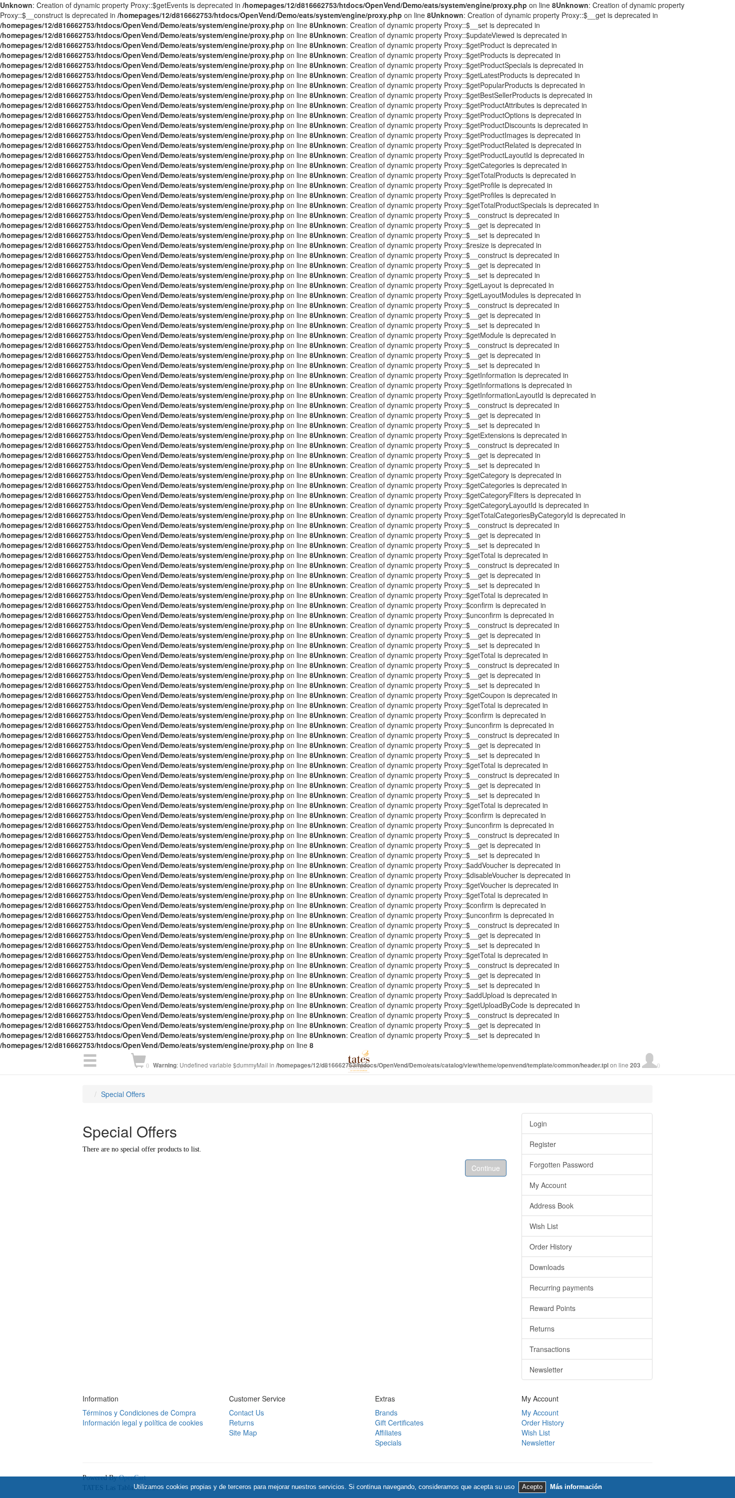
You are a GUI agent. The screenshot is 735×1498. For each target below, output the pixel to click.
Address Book (552, 1205)
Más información (576, 1486)
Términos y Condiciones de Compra (139, 1413)
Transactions (550, 1349)
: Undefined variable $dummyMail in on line (406, 1065)
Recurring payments (562, 1287)
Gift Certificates (399, 1423)
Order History (551, 1247)
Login (538, 1123)
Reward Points (553, 1308)
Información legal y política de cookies (142, 1423)
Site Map (243, 1433)
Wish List (544, 1226)
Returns (542, 1329)
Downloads (547, 1267)
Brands (386, 1413)
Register (543, 1144)
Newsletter (546, 1369)
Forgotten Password (562, 1165)
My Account (548, 1185)
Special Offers (123, 1094)
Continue (486, 1168)
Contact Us (246, 1413)
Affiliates (388, 1433)
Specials (388, 1443)
